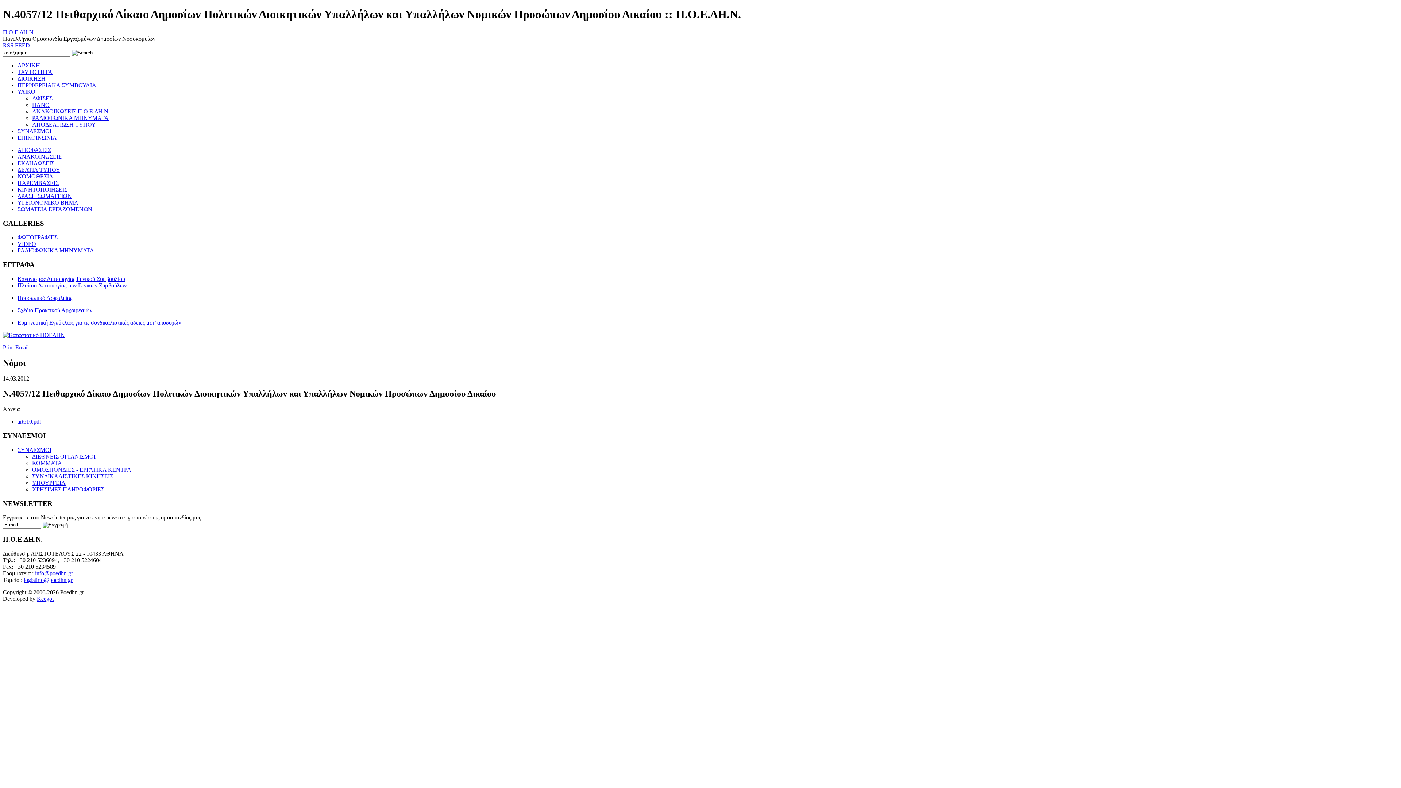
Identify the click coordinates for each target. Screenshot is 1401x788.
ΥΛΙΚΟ (26, 92)
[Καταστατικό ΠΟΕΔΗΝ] (34, 335)
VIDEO (27, 244)
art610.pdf (29, 421)
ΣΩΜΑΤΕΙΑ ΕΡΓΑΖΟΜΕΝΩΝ (55, 209)
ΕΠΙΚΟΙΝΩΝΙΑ (37, 138)
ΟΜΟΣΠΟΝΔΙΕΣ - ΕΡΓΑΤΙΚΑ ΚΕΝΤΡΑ (81, 470)
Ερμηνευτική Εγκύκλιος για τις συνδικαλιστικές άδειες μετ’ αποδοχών (99, 323)
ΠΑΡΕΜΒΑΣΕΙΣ (38, 183)
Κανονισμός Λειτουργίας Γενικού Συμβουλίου (71, 279)
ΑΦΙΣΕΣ (42, 98)
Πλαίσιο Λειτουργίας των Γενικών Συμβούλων (72, 285)
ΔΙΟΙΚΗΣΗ (32, 79)
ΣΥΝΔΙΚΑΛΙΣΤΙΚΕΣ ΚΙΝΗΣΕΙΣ (72, 476)
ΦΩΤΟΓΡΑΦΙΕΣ (38, 237)
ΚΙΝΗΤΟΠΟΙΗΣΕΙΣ (42, 189)
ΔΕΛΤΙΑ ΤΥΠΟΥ (39, 170)
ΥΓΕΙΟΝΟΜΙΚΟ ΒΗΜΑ (48, 203)
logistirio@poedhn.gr (48, 580)
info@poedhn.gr (54, 573)
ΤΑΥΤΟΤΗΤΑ (35, 72)
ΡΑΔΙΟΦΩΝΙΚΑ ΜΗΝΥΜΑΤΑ (70, 118)
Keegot (45, 599)
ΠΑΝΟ (41, 105)
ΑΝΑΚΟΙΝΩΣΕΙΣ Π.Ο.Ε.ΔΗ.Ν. (71, 111)
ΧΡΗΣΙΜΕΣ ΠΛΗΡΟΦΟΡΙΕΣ (68, 489)
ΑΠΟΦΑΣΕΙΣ (34, 150)
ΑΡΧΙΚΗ (29, 65)
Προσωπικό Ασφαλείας (45, 298)
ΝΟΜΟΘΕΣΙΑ (35, 176)
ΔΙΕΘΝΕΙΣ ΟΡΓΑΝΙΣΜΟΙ (64, 456)
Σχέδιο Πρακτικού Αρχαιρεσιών (55, 310)
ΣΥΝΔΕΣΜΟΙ (34, 131)
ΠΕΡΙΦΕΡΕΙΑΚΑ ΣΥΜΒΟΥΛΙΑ (57, 85)
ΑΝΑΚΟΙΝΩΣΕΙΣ (40, 157)
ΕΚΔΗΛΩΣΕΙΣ (36, 163)
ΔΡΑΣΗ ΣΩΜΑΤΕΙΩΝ (45, 196)
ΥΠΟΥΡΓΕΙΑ (49, 483)
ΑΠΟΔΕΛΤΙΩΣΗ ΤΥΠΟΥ (64, 124)
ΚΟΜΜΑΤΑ (47, 463)
